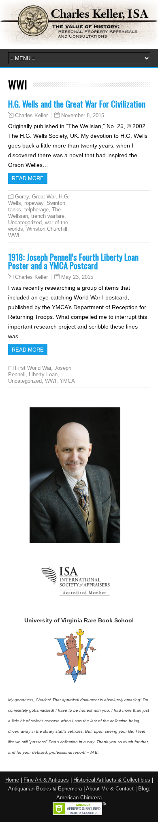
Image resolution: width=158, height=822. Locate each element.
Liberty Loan (43, 374)
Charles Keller (31, 115)
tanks (14, 210)
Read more (28, 178)
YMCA (67, 381)
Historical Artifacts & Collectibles (111, 780)
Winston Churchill (46, 229)
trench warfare (47, 216)
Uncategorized (25, 222)
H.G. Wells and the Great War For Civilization (76, 103)
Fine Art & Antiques (46, 780)
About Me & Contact (110, 789)
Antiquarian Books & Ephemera (45, 789)
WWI (13, 235)
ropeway (33, 203)
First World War (33, 368)
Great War (44, 197)
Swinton (56, 203)
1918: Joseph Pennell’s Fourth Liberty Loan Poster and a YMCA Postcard (73, 261)
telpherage (36, 210)
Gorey (22, 197)
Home (12, 780)
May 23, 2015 (77, 277)
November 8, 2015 (82, 115)
